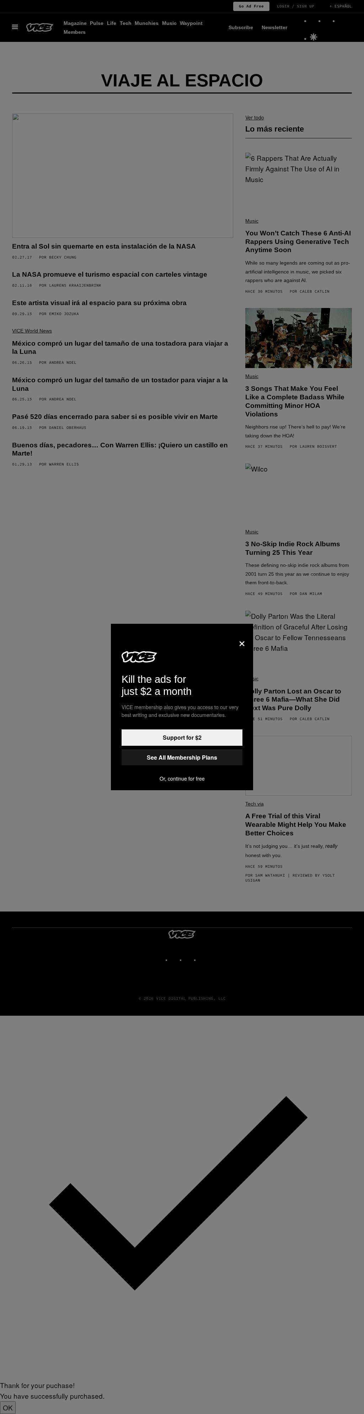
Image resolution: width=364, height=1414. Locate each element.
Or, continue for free (182, 778)
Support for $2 (182, 737)
